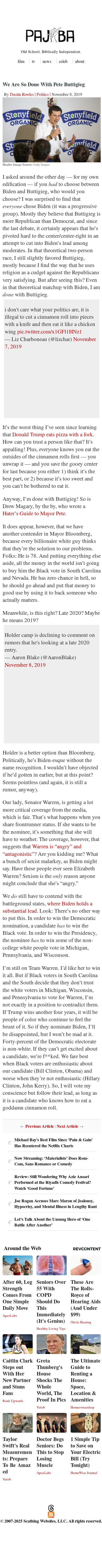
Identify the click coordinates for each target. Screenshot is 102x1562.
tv (33, 61)
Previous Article (39, 1126)
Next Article (67, 1126)
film (21, 61)
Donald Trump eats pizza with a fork (52, 434)
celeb (63, 61)
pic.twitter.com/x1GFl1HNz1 (49, 331)
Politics (43, 94)
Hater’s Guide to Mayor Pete (34, 513)
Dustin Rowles (22, 94)
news (47, 61)
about (79, 61)
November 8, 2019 (25, 664)
